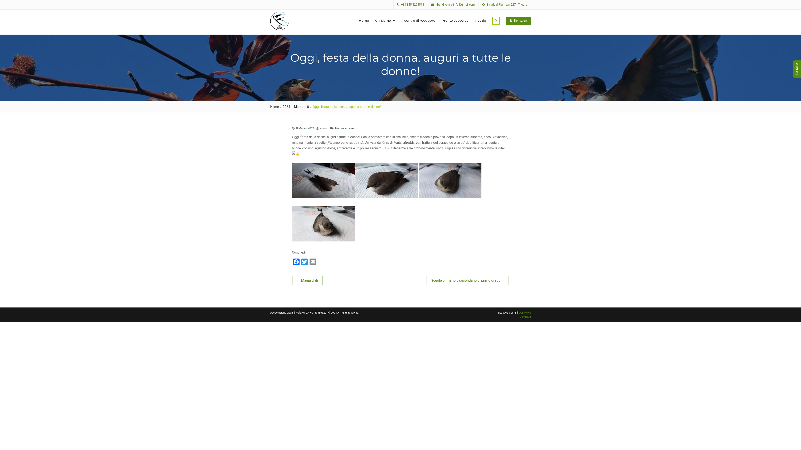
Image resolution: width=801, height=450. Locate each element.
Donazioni (520, 20)
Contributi (525, 316)
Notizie (480, 20)
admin (324, 128)
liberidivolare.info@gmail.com (455, 5)
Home (364, 20)
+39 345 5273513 (412, 5)
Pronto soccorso (455, 20)
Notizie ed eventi (346, 128)
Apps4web (525, 312)
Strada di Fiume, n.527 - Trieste (506, 5)
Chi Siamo (383, 20)
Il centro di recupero (418, 20)
